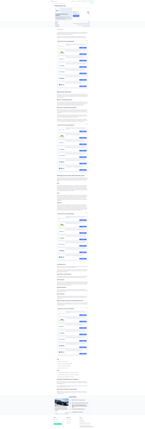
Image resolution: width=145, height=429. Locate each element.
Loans (58, 3)
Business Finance (69, 419)
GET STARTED (76, 15)
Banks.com (56, 3)
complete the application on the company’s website (76, 392)
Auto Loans (60, 3)
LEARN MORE (83, 47)
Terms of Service (82, 420)
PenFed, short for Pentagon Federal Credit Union (64, 94)
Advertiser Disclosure (82, 421)
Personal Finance (69, 421)
